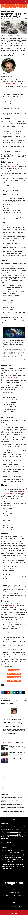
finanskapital (7, 852)
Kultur (3, 779)
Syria (14, 866)
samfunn (12, 11)
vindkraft (4, 871)
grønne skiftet (4, 855)
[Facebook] (2, 692)
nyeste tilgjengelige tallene (9, 83)
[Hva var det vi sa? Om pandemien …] (4, 760)
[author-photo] (14, 714)
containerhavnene (5, 425)
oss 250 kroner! (22, 5)
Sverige (10, 866)
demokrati (18, 850)
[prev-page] (2, 765)
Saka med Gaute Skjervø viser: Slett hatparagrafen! (11, 804)
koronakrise (13, 859)
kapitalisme (11, 857)
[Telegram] (20, 692)
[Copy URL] (23, 692)
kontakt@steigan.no (17, 898)
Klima (3, 859)
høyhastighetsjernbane (12, 166)
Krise (3, 861)
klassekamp (20, 857)
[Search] (26, 2)
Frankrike (17, 852)
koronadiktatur (7, 859)
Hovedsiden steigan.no (11, 911)
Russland (5, 864)
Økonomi (8, 11)
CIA (11, 850)
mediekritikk (8, 861)
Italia (3, 857)
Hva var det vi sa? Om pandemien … (16, 758)
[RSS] (12, 906)
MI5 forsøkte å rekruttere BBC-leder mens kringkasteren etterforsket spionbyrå (12, 812)
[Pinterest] (8, 692)
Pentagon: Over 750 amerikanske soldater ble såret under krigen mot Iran (13, 801)
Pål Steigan (4, 18)
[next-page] (4, 765)
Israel (22, 855)
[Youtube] (19, 906)
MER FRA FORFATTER (19, 742)
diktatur (22, 850)
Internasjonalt (4, 11)
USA (9, 684)
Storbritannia (5, 866)
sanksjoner (12, 864)
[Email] (17, 692)
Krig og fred (4, 777)
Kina (6, 684)
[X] (5, 692)
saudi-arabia (17, 864)
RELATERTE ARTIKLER (7, 742)
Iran (18, 855)
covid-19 (14, 850)
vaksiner (15, 868)
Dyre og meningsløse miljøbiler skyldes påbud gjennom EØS (13, 797)
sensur (21, 864)
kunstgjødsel (14, 540)
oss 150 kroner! (9, 5)
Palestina (23, 861)
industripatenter (11, 377)
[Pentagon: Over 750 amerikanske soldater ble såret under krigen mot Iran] (4, 747)
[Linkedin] (14, 692)
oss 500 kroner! (9, 7)
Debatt (3, 771)
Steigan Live (19, 911)
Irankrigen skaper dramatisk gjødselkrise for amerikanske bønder (7, 702)
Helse (3, 755)
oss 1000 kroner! (22, 7)
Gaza (22, 852)
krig (23, 859)
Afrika (9, 850)
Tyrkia (17, 866)
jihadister (6, 857)
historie (9, 855)
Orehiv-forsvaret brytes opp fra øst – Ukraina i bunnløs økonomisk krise (12, 808)
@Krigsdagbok (4, 850)
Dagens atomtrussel (21, 700)
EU (3, 852)
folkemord (12, 852)
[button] (2, 2)
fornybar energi (13, 605)
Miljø (3, 780)
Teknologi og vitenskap (7, 788)
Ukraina (5, 868)
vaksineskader (20, 868)
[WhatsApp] (11, 692)
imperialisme (14, 855)
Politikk (3, 786)
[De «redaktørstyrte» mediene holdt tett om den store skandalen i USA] (4, 754)
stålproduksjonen (5, 123)
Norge (3, 782)
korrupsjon (19, 859)
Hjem (2, 9)
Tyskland (22, 866)
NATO (14, 861)
